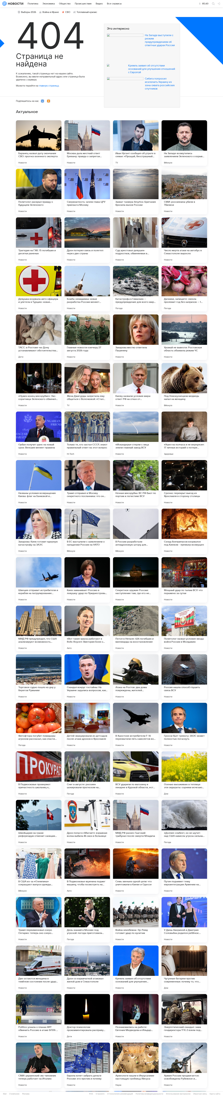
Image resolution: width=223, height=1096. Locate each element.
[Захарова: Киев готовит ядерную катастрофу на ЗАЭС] (38, 531)
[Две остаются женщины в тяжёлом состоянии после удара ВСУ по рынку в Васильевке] (38, 968)
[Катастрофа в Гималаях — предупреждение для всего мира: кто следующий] (136, 288)
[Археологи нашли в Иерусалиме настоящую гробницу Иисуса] (136, 1065)
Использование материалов (178, 1094)
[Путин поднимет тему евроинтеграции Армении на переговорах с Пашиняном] (184, 871)
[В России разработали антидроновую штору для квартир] (136, 531)
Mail (5, 1094)
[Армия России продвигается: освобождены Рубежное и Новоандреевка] (184, 1065)
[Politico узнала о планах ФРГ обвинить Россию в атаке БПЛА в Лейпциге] (38, 1017)
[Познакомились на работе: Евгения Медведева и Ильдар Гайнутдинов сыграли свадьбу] (136, 1017)
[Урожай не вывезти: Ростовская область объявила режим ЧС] (184, 337)
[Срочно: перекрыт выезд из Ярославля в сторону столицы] (184, 483)
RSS (91, 1094)
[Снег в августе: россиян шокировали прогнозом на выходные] (87, 774)
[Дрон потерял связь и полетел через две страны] (87, 240)
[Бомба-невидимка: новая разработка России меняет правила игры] (87, 288)
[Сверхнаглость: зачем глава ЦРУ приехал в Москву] (87, 191)
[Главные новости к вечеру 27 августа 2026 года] (87, 337)
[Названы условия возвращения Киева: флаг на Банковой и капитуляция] (38, 483)
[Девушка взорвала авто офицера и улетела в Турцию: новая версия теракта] (38, 288)
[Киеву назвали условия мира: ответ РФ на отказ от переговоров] (136, 386)
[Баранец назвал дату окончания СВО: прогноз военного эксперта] (38, 143)
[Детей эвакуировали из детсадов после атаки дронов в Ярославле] (87, 725)
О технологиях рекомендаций (120, 1094)
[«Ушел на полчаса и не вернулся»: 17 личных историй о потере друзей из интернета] (184, 434)
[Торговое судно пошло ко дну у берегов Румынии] (38, 677)
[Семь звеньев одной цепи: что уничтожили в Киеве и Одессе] (136, 871)
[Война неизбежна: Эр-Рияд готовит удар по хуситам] (136, 919)
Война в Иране (50, 12)
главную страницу (49, 85)
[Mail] (4, 3)
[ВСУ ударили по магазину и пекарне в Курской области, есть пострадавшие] (136, 774)
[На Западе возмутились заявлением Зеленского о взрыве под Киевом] (184, 143)
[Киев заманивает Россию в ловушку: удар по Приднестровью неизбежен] (87, 580)
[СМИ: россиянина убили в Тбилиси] (184, 191)
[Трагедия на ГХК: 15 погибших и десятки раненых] (38, 240)
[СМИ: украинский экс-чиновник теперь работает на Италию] (38, 1065)
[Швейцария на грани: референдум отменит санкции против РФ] (38, 822)
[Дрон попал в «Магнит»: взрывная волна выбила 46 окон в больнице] (87, 822)
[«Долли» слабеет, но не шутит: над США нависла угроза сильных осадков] (184, 822)
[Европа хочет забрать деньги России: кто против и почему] (87, 1065)
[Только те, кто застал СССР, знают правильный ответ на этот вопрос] (87, 434)
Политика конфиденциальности (149, 1094)
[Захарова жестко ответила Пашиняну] (136, 337)
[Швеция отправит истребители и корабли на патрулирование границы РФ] (38, 580)
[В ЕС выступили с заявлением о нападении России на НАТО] (87, 531)
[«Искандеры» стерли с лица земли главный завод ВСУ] (136, 434)
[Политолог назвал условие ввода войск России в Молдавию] (184, 628)
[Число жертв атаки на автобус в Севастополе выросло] (184, 240)
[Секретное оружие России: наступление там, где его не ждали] (136, 580)
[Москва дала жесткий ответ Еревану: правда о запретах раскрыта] (87, 143)
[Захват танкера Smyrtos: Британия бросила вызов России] (136, 191)
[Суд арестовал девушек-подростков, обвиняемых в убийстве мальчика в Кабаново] (136, 240)
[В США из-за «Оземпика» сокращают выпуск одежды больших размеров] (38, 871)
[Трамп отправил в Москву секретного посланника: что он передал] (87, 483)
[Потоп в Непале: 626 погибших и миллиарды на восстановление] (136, 628)
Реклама (25, 1094)
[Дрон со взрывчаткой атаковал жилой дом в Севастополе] (87, 968)
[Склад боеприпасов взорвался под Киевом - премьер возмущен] (184, 531)
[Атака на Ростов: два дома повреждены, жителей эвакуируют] (136, 677)
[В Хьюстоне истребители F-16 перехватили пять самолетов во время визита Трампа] (136, 725)
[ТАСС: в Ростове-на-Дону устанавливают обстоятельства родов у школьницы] (38, 337)
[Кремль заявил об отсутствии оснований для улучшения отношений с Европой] (136, 968)
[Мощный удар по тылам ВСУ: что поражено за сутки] (184, 580)
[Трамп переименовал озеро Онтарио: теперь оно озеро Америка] (38, 919)
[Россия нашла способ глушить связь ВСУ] (184, 677)
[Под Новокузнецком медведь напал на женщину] (184, 386)
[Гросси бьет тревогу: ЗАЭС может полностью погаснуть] (184, 725)
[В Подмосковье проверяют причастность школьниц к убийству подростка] (38, 774)
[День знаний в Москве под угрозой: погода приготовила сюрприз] (87, 919)
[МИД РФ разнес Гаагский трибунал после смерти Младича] (136, 822)
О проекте (100, 1094)
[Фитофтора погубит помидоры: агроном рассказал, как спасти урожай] (38, 725)
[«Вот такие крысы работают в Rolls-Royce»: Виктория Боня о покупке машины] (87, 628)
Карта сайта (215, 1094)
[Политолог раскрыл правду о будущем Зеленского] (38, 191)
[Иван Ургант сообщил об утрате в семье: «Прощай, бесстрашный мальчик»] (136, 143)
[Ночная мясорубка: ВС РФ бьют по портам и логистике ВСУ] (136, 483)
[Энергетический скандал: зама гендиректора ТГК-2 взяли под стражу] (184, 1017)
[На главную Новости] (15, 3)
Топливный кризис (87, 12)
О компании (14, 1094)
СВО (67, 12)
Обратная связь (200, 1094)
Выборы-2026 (28, 12)
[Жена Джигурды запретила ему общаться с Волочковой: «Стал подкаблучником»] (87, 386)
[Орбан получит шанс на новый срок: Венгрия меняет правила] (38, 434)
